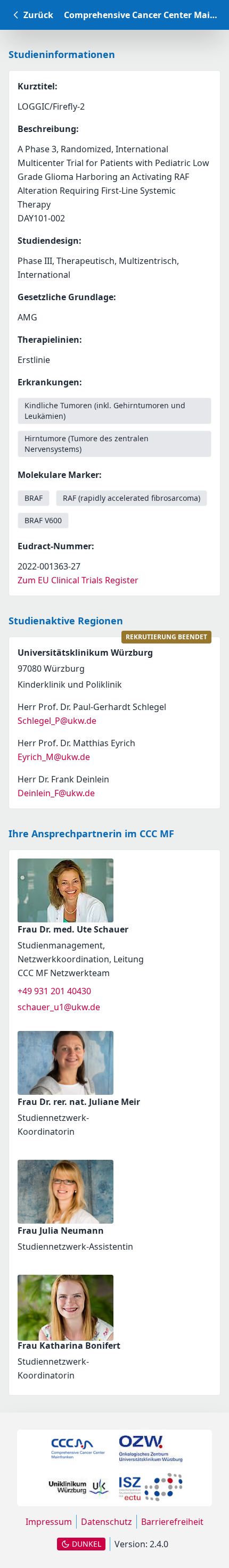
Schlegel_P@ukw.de (57, 721)
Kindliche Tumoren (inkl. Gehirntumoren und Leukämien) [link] (104, 410)
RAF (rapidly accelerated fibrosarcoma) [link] (131, 498)
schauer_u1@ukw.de (59, 1007)
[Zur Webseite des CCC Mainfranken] (78, 1449)
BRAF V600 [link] (43, 520)
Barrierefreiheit (172, 1522)
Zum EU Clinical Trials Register (78, 580)
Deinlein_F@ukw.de (56, 793)
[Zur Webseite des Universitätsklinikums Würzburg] (78, 1487)
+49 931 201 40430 (54, 991)
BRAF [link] (33, 498)
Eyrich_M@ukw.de (54, 757)
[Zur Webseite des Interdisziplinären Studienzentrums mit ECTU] (151, 1487)
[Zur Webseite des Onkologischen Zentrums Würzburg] (151, 1449)
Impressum (49, 1522)
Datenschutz (106, 1522)
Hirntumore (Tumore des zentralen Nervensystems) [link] (86, 443)
